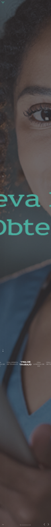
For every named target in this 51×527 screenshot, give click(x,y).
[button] (44, 524)
